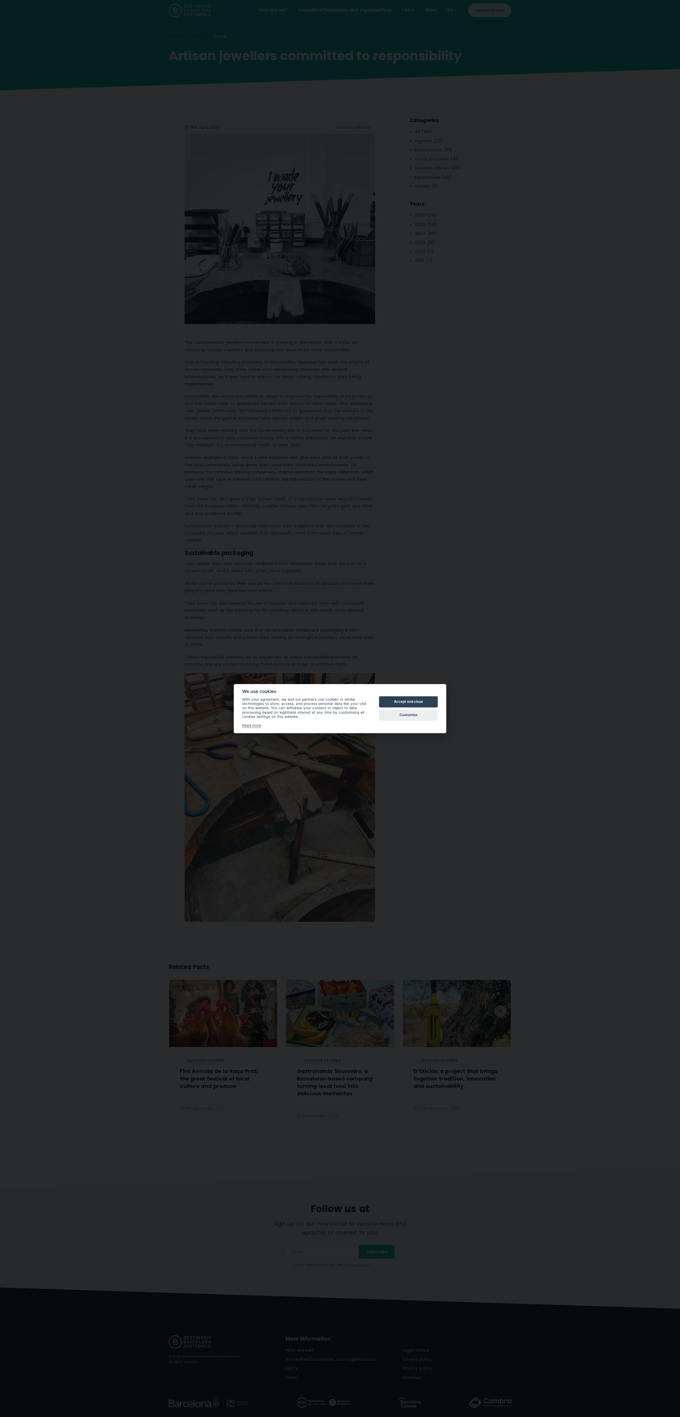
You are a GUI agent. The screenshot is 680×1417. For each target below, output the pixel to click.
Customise (409, 715)
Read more (251, 725)
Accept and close (408, 702)
